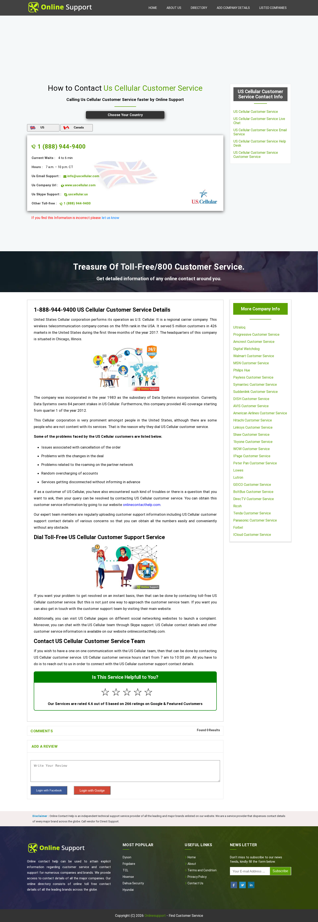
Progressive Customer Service (256, 334)
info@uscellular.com (82, 176)
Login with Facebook (49, 790)
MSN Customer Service (251, 363)
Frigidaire (129, 863)
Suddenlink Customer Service (255, 392)
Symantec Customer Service (255, 384)
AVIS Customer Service (251, 406)
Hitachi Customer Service (252, 420)
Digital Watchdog (246, 349)
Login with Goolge (92, 790)
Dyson (127, 857)
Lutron (238, 477)
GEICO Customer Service (252, 485)
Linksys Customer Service (253, 427)
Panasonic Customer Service (255, 520)
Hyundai (128, 889)
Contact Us (195, 883)
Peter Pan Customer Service (255, 463)
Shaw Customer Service (251, 435)
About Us (174, 8)
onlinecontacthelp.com (142, 504)
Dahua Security (133, 883)
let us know (110, 218)
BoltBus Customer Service (253, 492)
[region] (159, 48)
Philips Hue (241, 370)
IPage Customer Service (251, 456)
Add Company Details (233, 8)
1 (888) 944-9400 (61, 146)
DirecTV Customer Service (253, 499)
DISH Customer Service (251, 399)
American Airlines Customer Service (260, 413)
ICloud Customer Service (252, 535)
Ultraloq (239, 327)
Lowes (238, 470)
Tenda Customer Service (252, 513)
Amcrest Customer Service (254, 342)
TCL (125, 870)
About (191, 863)
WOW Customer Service (251, 449)
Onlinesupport (155, 916)
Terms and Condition (202, 870)
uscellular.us (77, 194)
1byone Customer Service (253, 442)
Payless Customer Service (253, 377)
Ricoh (237, 506)
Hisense (128, 876)
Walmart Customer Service (253, 356)
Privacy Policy (197, 876)
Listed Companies (273, 8)
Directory (199, 8)
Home (153, 8)
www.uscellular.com (80, 185)
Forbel (238, 527)
